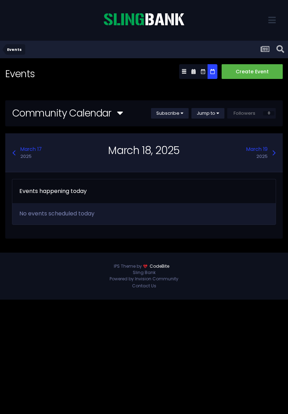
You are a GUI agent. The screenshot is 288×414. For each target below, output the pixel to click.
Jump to (206, 113)
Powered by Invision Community (144, 279)
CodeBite (159, 266)
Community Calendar (64, 113)
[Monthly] (193, 71)
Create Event (252, 71)
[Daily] (212, 71)
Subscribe (168, 113)
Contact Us (144, 286)
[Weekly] (203, 71)
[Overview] (184, 71)
